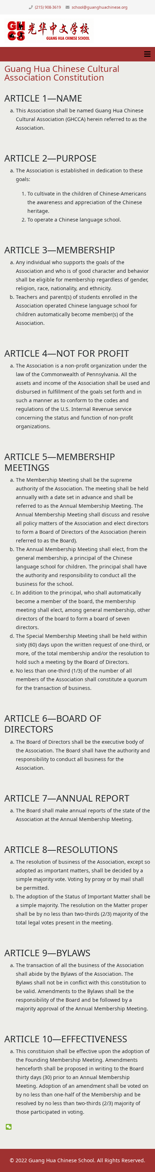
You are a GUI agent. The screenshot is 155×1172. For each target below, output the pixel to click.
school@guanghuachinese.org (100, 7)
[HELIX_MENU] (147, 54)
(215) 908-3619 (48, 7)
